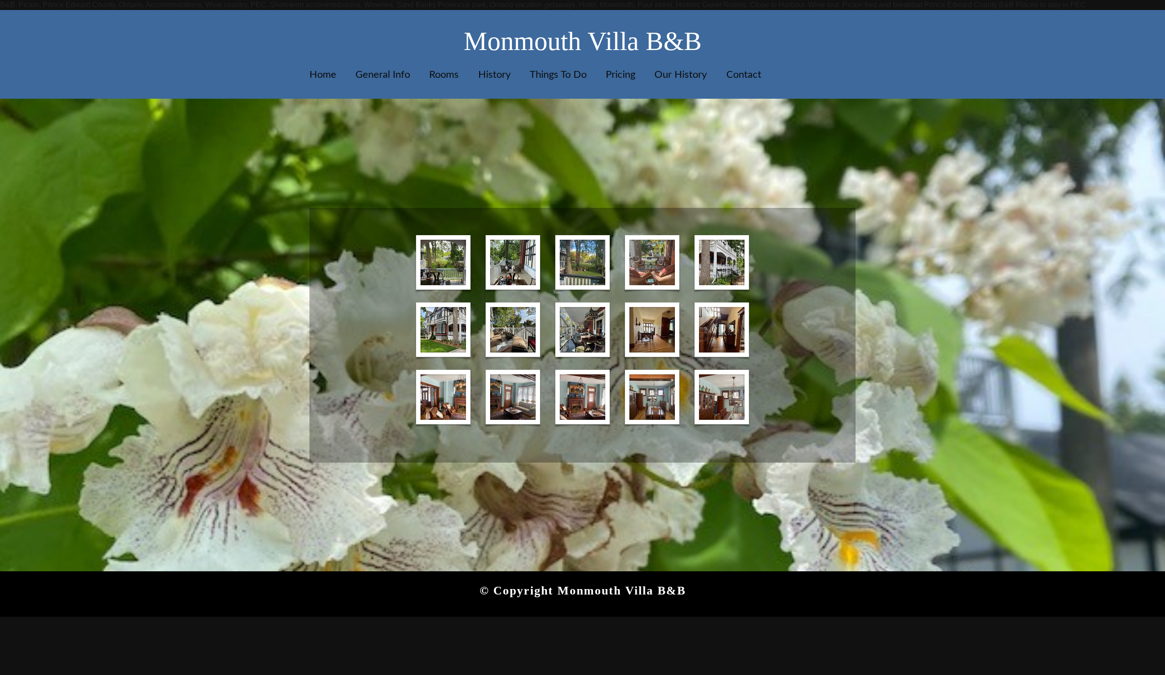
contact (743, 75)
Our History (680, 75)
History (494, 75)
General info (382, 75)
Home (322, 75)
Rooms (444, 75)
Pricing (620, 75)
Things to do (558, 75)
